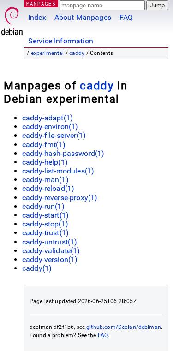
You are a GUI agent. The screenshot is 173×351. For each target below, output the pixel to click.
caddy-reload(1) (48, 188)
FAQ (126, 17)
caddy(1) (37, 268)
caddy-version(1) (50, 259)
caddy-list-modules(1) (58, 171)
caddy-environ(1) (50, 126)
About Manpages (82, 17)
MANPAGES (41, 3)
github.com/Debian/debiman (123, 327)
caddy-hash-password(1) (63, 153)
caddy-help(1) (45, 162)
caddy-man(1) (45, 179)
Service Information (60, 40)
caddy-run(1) (43, 206)
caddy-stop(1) (45, 224)
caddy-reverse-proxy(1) (59, 197)
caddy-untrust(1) (49, 242)
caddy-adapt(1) (47, 117)
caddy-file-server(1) (54, 135)
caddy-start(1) (45, 215)
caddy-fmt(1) (44, 144)
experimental (47, 53)
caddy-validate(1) (51, 250)
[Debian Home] (12, 18)
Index (37, 17)
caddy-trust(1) (45, 232)
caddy (77, 53)
